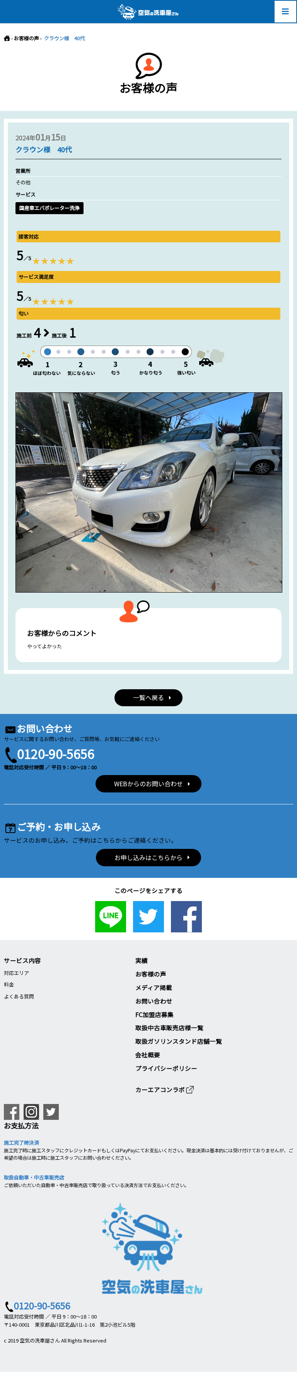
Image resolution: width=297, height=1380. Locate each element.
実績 (141, 960)
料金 (9, 984)
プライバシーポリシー (166, 1068)
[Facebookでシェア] (186, 928)
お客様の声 (26, 38)
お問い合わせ (153, 1001)
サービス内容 (22, 960)
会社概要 (147, 1054)
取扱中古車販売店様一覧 (169, 1027)
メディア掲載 (153, 987)
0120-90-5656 (55, 753)
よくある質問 (19, 996)
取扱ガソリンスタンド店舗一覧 (178, 1041)
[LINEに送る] (110, 928)
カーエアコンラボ (160, 1089)
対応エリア (16, 972)
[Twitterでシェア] (148, 928)
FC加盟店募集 (154, 1014)
